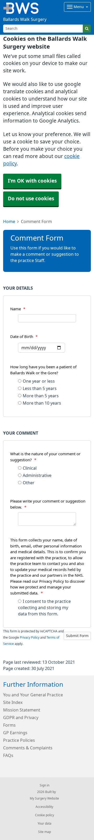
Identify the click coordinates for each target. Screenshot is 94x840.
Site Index (12, 702)
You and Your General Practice (33, 695)
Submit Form (77, 636)
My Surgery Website (44, 798)
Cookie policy (44, 815)
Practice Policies (19, 740)
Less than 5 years (40, 388)
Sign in (44, 785)
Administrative (37, 475)
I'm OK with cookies (32, 180)
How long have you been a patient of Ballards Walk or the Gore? (43, 370)
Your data (44, 823)
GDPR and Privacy (20, 717)
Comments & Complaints (27, 748)
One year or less (39, 381)
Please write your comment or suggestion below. (47, 504)
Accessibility (44, 806)
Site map (44, 831)
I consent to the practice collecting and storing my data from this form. (44, 607)
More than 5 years (41, 396)
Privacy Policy (29, 637)
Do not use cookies (31, 198)
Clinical (30, 468)
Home (9, 221)
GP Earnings (15, 733)
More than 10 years (42, 403)
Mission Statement (21, 710)
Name (17, 309)
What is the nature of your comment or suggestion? (45, 457)
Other (28, 483)
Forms (9, 725)
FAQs (8, 755)
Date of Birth (24, 337)
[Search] (87, 29)
